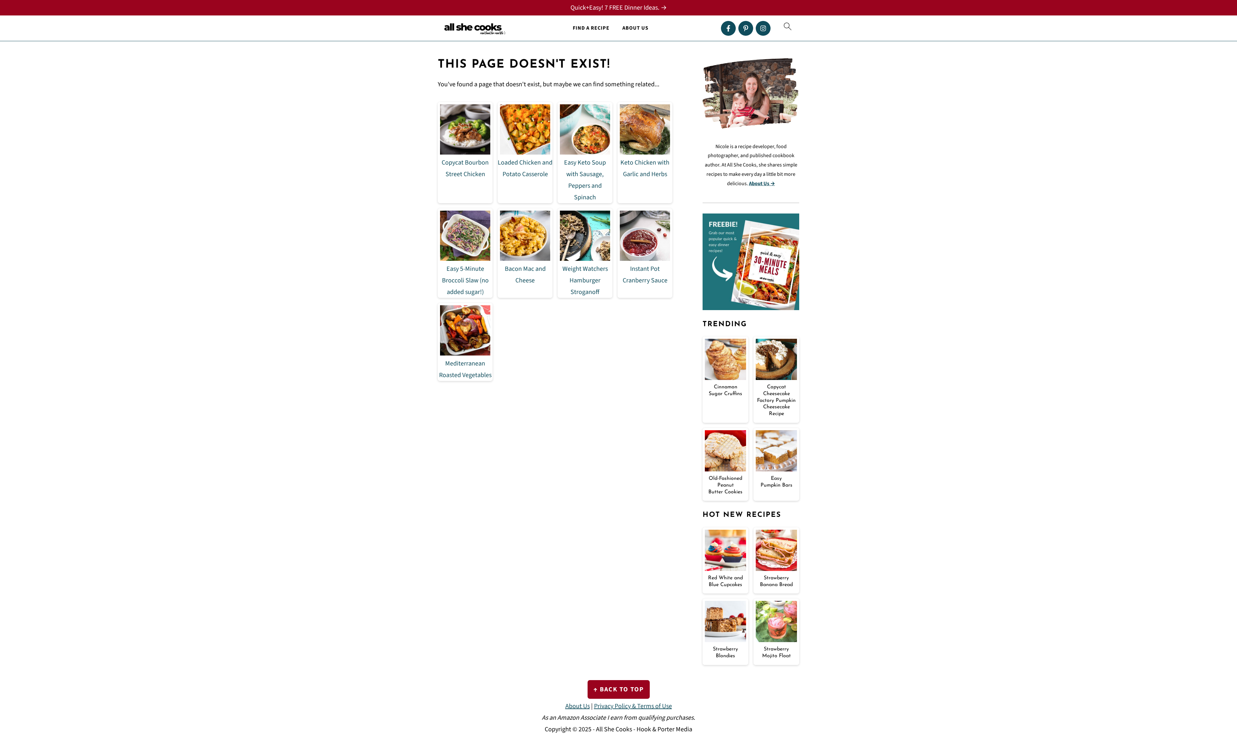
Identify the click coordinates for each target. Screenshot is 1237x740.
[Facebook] (728, 28)
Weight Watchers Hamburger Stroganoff (585, 280)
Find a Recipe (591, 28)
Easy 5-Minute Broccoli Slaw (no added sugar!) (465, 280)
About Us (635, 28)
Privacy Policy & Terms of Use (633, 706)
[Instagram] (763, 28)
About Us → (762, 183)
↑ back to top (618, 689)
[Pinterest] (745, 28)
